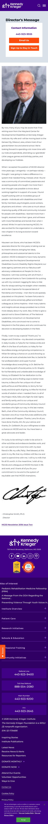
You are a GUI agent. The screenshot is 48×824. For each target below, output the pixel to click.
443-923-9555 (24, 34)
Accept (23, 820)
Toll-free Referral (24, 685)
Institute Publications (12, 741)
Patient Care (9, 618)
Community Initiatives (14, 657)
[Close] (44, 804)
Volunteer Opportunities (14, 777)
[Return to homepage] (12, 5)
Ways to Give (8, 781)
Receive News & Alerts (13, 751)
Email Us (24, 40)
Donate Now (9, 767)
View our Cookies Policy (26, 813)
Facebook (12, 556)
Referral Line (24, 673)
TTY (24, 710)
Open (44, 6)
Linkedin (24, 556)
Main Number (24, 697)
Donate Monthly (12, 761)
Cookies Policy (8, 793)
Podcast (36, 556)
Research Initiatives (12, 628)
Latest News (8, 747)
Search (39, 5)
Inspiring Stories (10, 737)
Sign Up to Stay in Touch (24, 48)
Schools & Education (13, 638)
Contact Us (6, 787)
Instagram (30, 556)
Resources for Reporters (14, 755)
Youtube (18, 556)
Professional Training (13, 648)
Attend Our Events (11, 773)
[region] (24, 812)
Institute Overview (12, 609)
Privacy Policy (7, 800)
